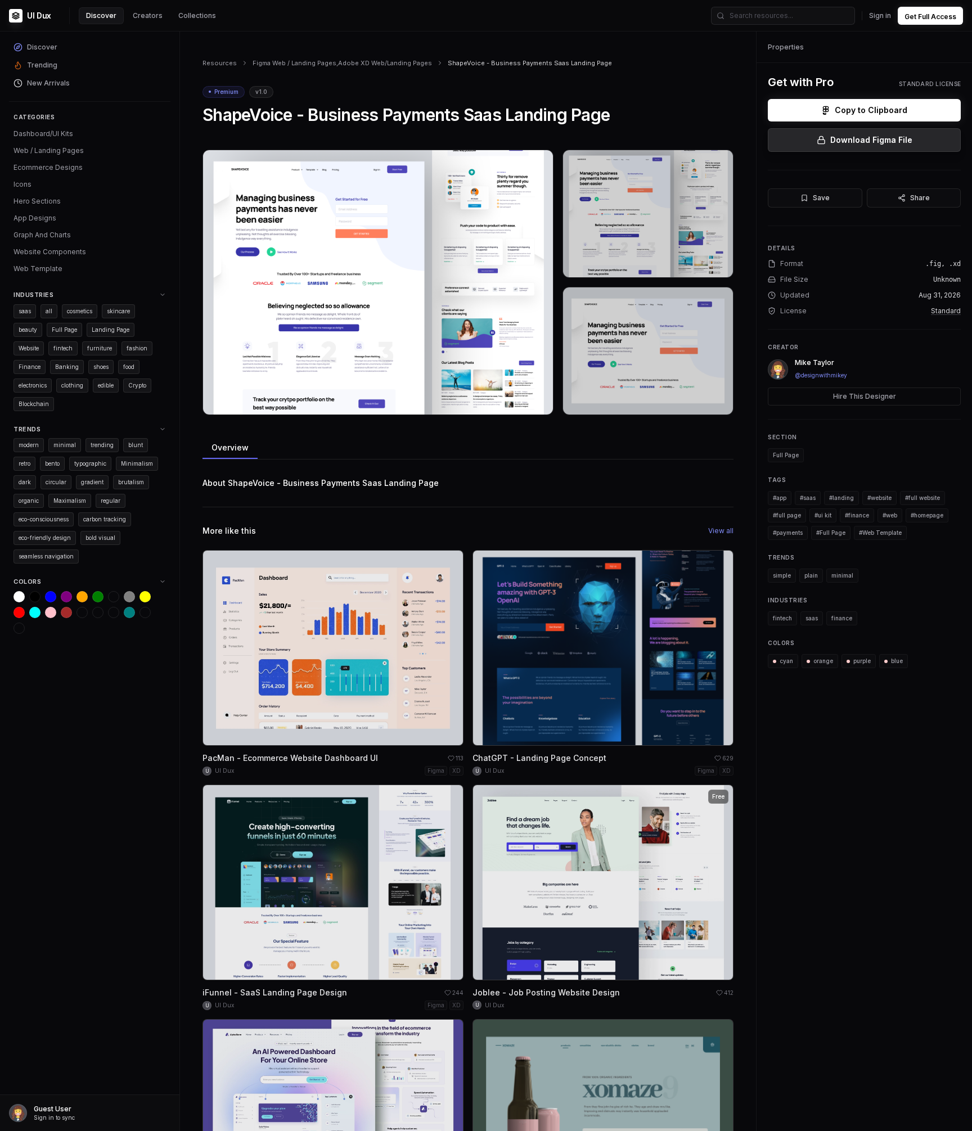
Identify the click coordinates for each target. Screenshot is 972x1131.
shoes (101, 366)
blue (897, 660)
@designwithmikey (821, 375)
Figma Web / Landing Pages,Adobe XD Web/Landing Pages (342, 63)
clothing (72, 385)
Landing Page (110, 329)
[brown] (66, 612)
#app (779, 497)
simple (782, 575)
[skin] (98, 612)
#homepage (927, 515)
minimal (64, 444)
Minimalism (137, 463)
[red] (19, 612)
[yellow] (145, 596)
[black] (34, 596)
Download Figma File (871, 140)
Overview (230, 447)
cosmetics (79, 311)
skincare (118, 311)
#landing (841, 497)
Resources (219, 63)
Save (821, 197)
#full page (787, 515)
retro (24, 463)
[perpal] (113, 596)
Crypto (137, 385)
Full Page (64, 329)
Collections (197, 15)
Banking (67, 366)
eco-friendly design (45, 537)
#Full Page (830, 532)
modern (29, 444)
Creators (148, 15)
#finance (857, 515)
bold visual (100, 537)
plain (811, 575)
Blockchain (34, 403)
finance (841, 618)
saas (25, 311)
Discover (101, 15)
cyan (786, 660)
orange (823, 660)
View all (721, 530)
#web (890, 515)
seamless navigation (46, 556)
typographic (90, 463)
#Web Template (880, 532)
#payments (788, 532)
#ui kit (822, 515)
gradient (92, 482)
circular (56, 482)
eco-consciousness (44, 519)
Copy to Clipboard (871, 110)
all (49, 311)
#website (879, 497)
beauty (28, 329)
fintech (63, 348)
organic (29, 500)
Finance (29, 366)
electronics (33, 385)
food (128, 366)
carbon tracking (104, 519)
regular (110, 500)
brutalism (131, 482)
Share (920, 197)
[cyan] (34, 612)
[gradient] (113, 612)
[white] (19, 596)
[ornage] (19, 628)
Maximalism (69, 500)
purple (862, 660)
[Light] (145, 612)
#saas (808, 497)
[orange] (82, 596)
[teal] (129, 612)
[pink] (50, 612)
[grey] (129, 596)
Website (29, 348)
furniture (99, 348)
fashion (137, 348)
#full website (922, 497)
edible (106, 385)
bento (52, 463)
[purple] (66, 596)
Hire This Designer (864, 396)
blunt (135, 444)
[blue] (50, 596)
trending (102, 444)
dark (25, 482)
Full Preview (517, 402)
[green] (98, 596)
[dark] (82, 612)
